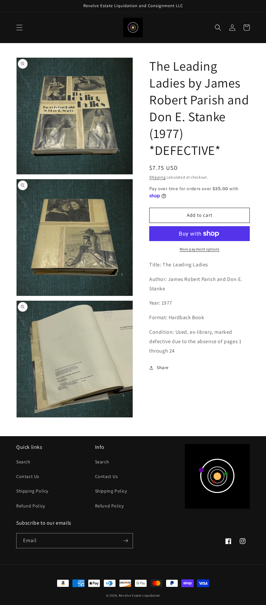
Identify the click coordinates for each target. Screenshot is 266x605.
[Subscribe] (125, 540)
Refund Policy (30, 506)
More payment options (200, 249)
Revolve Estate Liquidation (139, 595)
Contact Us (27, 476)
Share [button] (163, 367)
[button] (19, 27)
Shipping (157, 177)
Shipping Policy (32, 491)
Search (23, 462)
